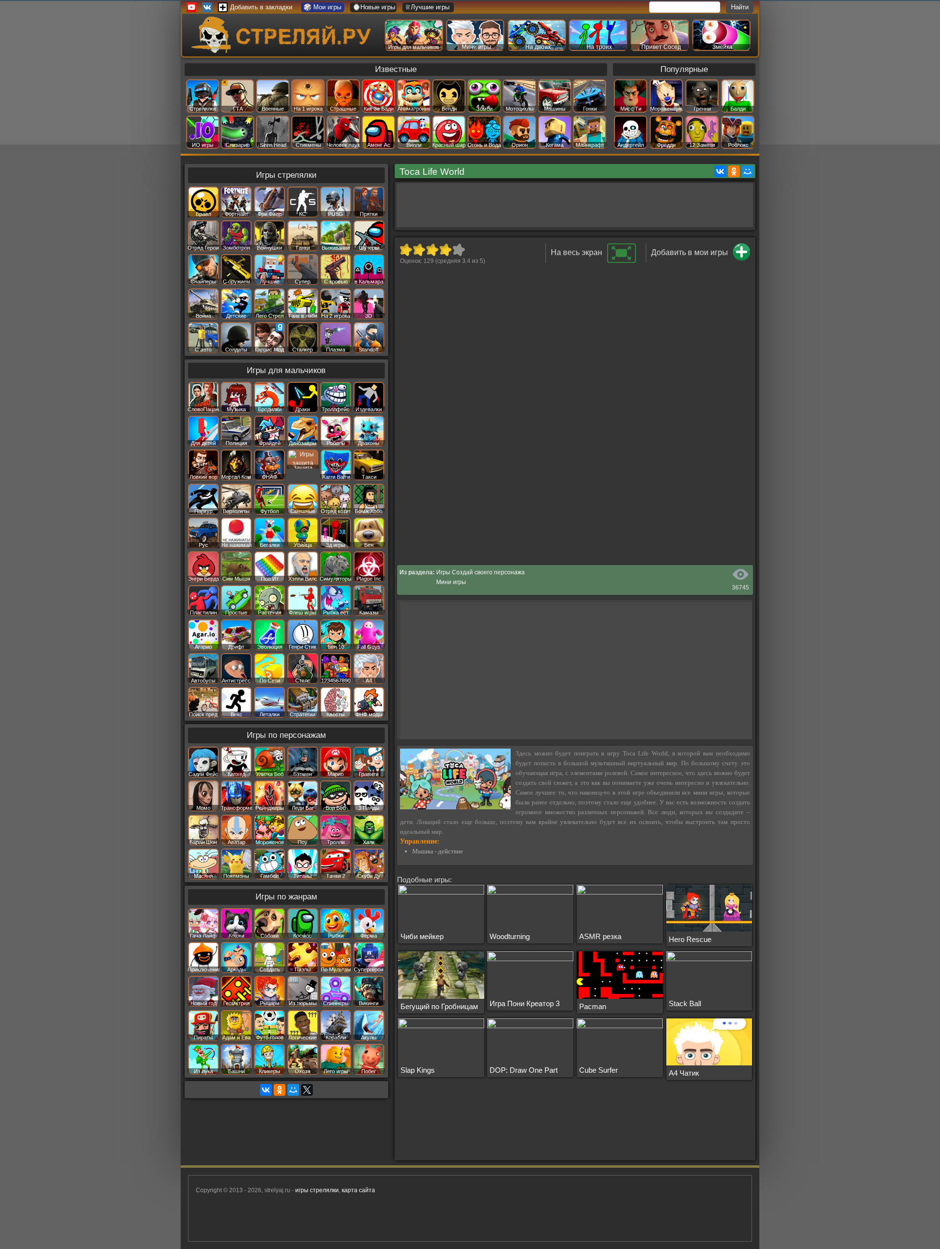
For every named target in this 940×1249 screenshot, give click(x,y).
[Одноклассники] (734, 171)
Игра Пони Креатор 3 (525, 1003)
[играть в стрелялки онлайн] (283, 50)
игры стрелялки (317, 1190)
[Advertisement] (575, 205)
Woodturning (510, 936)
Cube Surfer (598, 1070)
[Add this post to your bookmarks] (741, 258)
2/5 (418, 249)
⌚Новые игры (373, 7)
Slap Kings (417, 1070)
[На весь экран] (621, 261)
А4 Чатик (684, 1073)
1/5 (405, 249)
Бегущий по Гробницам (439, 1006)
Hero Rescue (690, 939)
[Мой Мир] (747, 171)
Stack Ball (685, 1003)
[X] (307, 1090)
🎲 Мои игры (322, 7)
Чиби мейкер (422, 936)
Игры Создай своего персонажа (480, 572)
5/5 (458, 249)
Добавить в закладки (261, 7)
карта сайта (358, 1190)
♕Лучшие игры (427, 7)
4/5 (445, 249)
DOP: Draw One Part (524, 1070)
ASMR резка (600, 936)
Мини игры (451, 582)
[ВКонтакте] (720, 171)
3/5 (432, 249)
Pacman (592, 1006)
